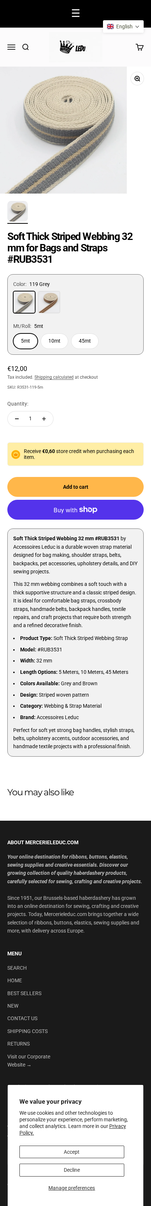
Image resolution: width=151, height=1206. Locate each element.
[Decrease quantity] (17, 418)
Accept (72, 1152)
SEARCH (17, 968)
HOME (14, 980)
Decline (72, 1170)
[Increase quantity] (44, 418)
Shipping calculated (54, 377)
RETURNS (18, 1044)
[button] (123, 26)
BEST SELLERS (24, 993)
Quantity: (17, 404)
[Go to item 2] (17, 212)
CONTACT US (22, 1018)
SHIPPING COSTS (27, 1031)
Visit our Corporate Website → (28, 1061)
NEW (12, 1006)
